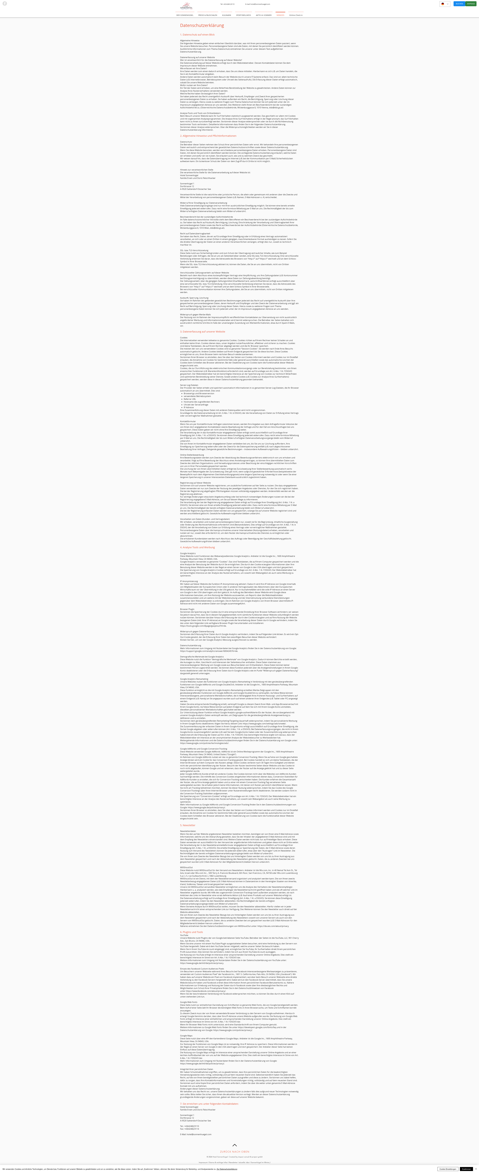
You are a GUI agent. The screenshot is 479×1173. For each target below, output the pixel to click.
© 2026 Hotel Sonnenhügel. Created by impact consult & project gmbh (235, 1157)
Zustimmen (466, 1169)
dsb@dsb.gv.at (276, 107)
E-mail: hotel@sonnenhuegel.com (257, 4)
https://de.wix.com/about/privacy (273, 926)
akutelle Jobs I (245, 1162)
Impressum (203, 1162)
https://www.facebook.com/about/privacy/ (206, 991)
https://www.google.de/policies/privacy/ (206, 807)
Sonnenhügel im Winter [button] (260, 1162)
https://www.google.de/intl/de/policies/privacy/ (202, 1063)
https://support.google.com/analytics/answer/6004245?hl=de (209, 651)
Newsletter (233, 1162)
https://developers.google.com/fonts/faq (257, 1027)
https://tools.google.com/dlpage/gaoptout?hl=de (203, 626)
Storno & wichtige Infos (218, 1162)
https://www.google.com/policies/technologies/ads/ (204, 743)
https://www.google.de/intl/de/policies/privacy (201, 963)
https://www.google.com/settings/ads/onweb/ (264, 723)
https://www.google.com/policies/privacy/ (232, 1030)
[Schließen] (476, 1169)
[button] (269, 1162)
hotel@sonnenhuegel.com (199, 1134)
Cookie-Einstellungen (448, 1169)
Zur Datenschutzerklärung (227, 1169)
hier (192, 639)
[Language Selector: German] (444, 4)
